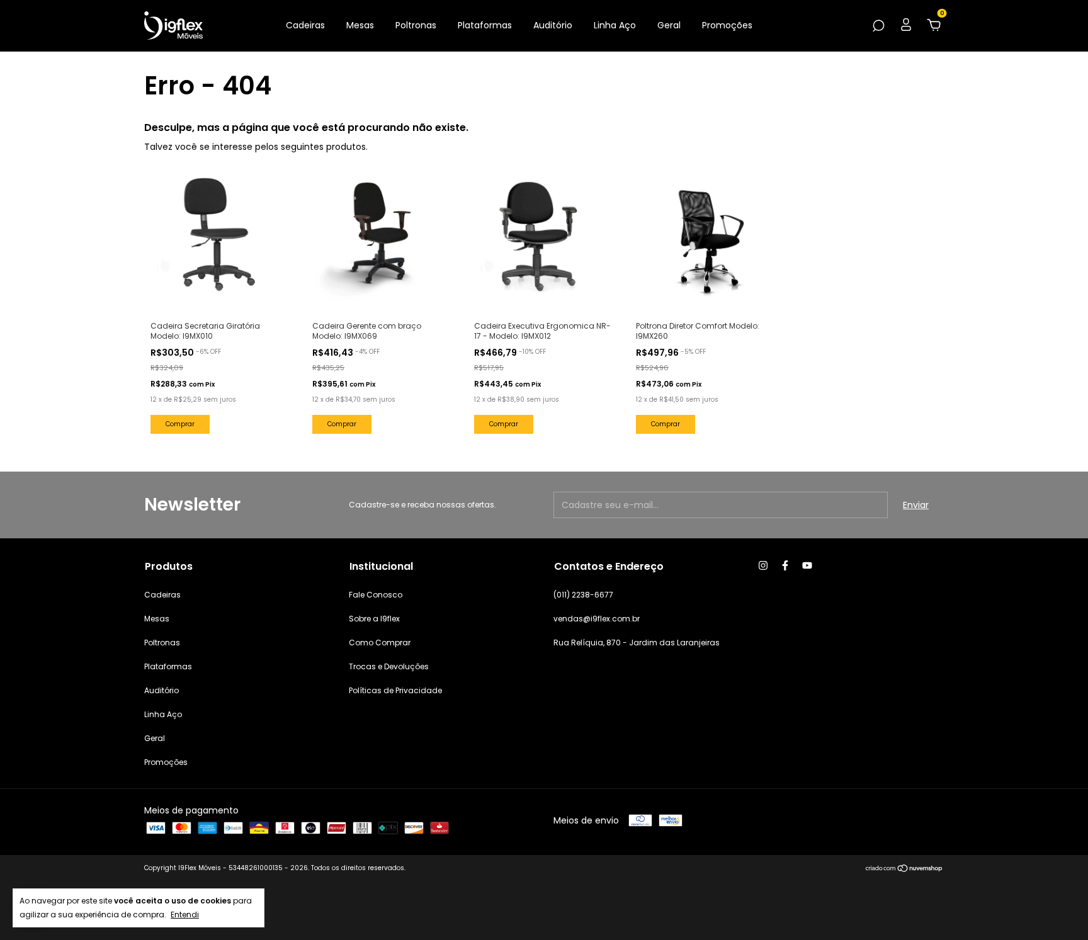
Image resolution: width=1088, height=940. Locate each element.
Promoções (727, 25)
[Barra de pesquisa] (878, 26)
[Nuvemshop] (904, 869)
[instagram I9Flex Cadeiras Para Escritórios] (763, 565)
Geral (669, 25)
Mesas (360, 25)
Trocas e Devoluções (389, 666)
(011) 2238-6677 (583, 594)
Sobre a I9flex (374, 618)
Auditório (552, 25)
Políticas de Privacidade (395, 690)
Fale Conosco (375, 594)
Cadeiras (305, 25)
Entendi (185, 914)
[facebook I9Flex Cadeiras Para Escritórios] (785, 565)
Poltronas (415, 25)
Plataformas (485, 25)
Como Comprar (380, 642)
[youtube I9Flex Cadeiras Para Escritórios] (807, 565)
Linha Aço (615, 25)
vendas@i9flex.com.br (596, 618)
